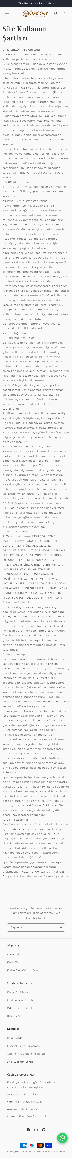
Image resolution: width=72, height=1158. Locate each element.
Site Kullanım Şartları (21, 1061)
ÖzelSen (19, 1151)
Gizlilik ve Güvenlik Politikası (26, 1053)
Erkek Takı (13, 954)
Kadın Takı (14, 962)
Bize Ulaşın (14, 1016)
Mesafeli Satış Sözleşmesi (24, 1045)
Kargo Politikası (17, 992)
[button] (7, 13)
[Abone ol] (61, 927)
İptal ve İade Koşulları (21, 1000)
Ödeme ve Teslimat (19, 1008)
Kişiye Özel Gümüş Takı (22, 970)
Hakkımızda (14, 1038)
